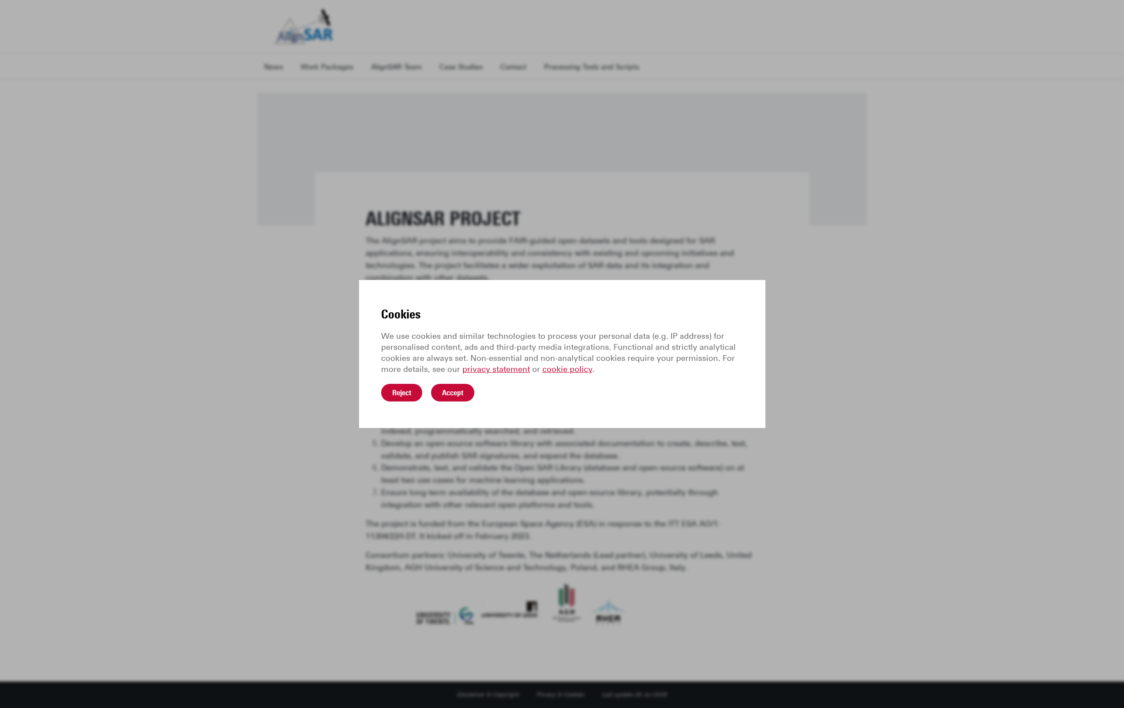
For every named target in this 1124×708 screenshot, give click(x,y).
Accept (452, 392)
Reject (401, 392)
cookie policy (567, 369)
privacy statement (496, 369)
